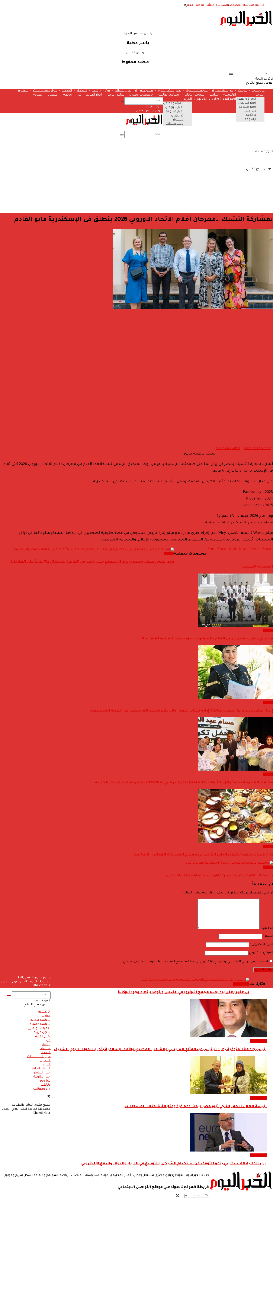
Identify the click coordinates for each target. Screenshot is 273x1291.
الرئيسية (258, 91)
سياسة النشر (216, 5)
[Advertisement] (136, 179)
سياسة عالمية (197, 91)
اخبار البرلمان (247, 103)
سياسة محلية (222, 91)
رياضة (96, 91)
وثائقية (251, 115)
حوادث (242, 91)
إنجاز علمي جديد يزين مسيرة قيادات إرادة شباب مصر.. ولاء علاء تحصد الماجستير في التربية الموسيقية (181, 711)
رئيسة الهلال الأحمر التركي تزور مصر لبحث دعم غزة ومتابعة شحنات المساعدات (196, 1107)
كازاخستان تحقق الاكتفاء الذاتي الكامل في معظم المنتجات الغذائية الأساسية (202, 855)
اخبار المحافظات (45, 91)
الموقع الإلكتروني (261, 953)
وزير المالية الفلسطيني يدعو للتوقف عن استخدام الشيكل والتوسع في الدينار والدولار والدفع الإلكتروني (174, 1164)
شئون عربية (144, 91)
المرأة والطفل (246, 99)
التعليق (266, 928)
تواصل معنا (195, 5)
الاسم (268, 936)
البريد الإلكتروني (261, 944)
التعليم (23, 91)
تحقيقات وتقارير (169, 91)
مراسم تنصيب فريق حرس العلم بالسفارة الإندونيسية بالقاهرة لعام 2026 (207, 639)
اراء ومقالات (247, 119)
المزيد (260, 95)
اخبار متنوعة (247, 107)
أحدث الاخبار (241, 984)
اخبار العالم (123, 91)
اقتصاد (82, 91)
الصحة (67, 91)
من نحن (259, 5)
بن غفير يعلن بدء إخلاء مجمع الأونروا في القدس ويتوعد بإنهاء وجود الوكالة (183, 992)
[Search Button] (231, 74)
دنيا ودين (250, 111)
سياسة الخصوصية (240, 5)
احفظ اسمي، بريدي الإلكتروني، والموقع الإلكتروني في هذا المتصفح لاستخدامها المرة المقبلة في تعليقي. (195, 962)
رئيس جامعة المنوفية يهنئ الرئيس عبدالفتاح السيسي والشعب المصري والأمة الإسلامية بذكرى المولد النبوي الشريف (160, 1050)
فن (107, 91)
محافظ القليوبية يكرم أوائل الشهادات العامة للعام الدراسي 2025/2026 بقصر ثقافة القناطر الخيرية (184, 783)
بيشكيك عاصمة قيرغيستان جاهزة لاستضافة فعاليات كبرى (219, 876)
